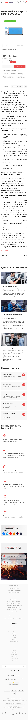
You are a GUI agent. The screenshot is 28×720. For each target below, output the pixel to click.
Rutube (19, 690)
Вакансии (14, 637)
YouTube (12, 690)
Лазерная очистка (14, 613)
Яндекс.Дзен (14, 693)
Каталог (14, 597)
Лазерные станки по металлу (14, 601)
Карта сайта (14, 660)
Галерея (14, 633)
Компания (14, 623)
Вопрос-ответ (14, 652)
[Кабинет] (23, 2)
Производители (14, 641)
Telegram (8, 690)
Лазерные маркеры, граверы (14, 603)
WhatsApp (22, 690)
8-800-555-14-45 (14, 670)
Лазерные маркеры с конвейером (14, 605)
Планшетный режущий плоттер (14, 609)
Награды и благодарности (14, 631)
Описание (5, 86)
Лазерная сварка (14, 611)
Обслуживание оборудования (14, 590)
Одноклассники (15, 690)
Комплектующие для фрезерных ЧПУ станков (14, 618)
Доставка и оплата (14, 658)
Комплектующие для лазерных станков (14, 614)
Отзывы (14, 628)
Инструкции (14, 654)
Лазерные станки (14, 599)
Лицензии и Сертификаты (14, 629)
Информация (14, 646)
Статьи (14, 650)
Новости (14, 635)
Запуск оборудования (14, 588)
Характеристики (16, 86)
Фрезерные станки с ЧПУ (14, 607)
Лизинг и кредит (14, 656)
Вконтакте (5, 690)
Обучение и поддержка (14, 592)
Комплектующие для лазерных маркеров (14, 616)
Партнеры (14, 639)
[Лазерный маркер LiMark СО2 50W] (14, 30)
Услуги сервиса (14, 585)
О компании (14, 626)
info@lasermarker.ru (15, 675)
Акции (14, 648)
